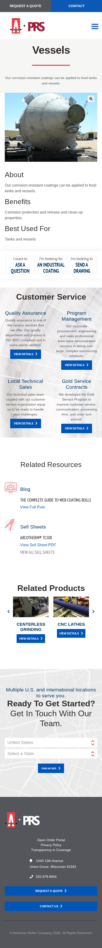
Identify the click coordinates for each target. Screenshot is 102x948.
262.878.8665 (46, 876)
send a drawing (82, 268)
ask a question (20, 268)
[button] (91, 99)
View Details (23, 354)
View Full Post (32, 507)
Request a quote (49, 891)
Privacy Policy (51, 845)
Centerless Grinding (31, 627)
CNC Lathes (71, 624)
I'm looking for (51, 259)
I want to (20, 259)
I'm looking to (82, 259)
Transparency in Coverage (51, 850)
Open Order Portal (51, 840)
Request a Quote (25, 6)
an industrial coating (51, 268)
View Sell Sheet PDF (38, 545)
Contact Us (49, 906)
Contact (77, 6)
